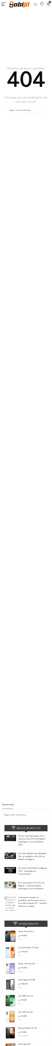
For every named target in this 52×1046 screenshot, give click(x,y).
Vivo (19, 955)
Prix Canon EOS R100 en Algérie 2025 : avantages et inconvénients (32, 871)
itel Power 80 (24, 1044)
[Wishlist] (42, 4)
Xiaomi (20, 1036)
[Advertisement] (26, 36)
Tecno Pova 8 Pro (26, 932)
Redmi (26, 1036)
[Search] (35, 4)
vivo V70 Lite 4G (25, 1012)
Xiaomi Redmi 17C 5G (27, 1028)
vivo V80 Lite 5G (25, 996)
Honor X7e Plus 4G (26, 964)
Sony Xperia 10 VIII (26, 980)
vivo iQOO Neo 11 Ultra (28, 948)
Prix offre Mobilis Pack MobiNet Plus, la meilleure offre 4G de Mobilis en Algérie (32, 857)
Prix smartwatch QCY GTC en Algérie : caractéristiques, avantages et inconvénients (31, 886)
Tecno (20, 939)
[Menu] (3, 4)
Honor (20, 971)
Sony (20, 988)
